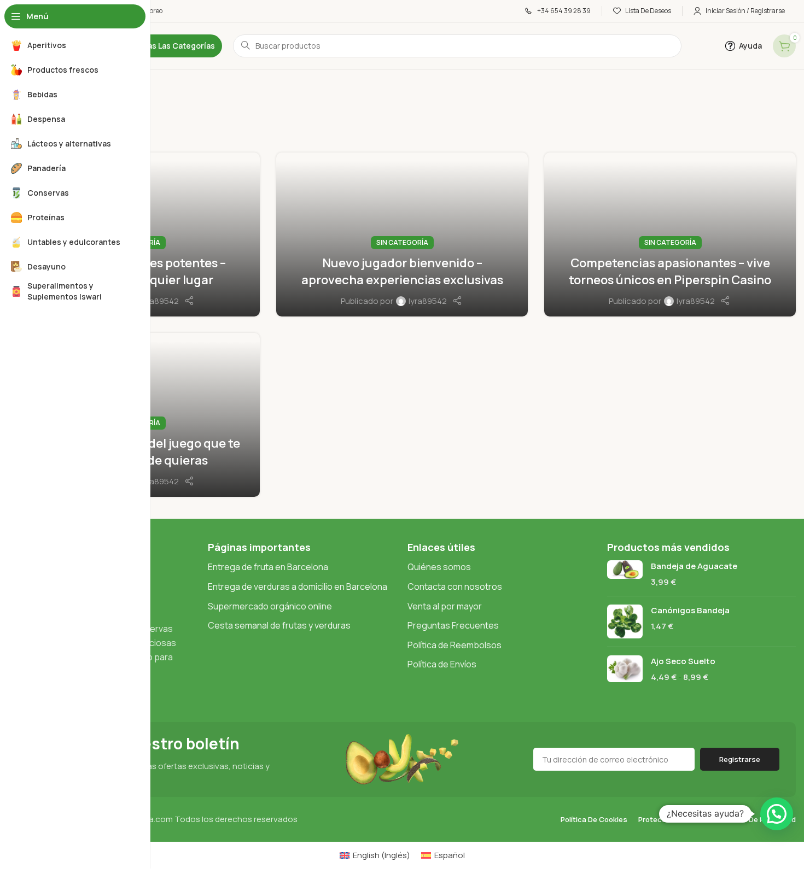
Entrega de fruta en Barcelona (268, 567)
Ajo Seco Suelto (683, 661)
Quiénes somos (439, 567)
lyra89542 (160, 301)
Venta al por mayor (444, 606)
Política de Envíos (441, 664)
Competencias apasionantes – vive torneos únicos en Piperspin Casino (670, 271)
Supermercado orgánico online (270, 606)
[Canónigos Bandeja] (625, 621)
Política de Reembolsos (454, 645)
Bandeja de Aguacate (694, 566)
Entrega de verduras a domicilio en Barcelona (297, 586)
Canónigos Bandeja (690, 610)
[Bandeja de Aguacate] (625, 574)
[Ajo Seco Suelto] (625, 669)
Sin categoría (402, 242)
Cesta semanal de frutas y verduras (279, 625)
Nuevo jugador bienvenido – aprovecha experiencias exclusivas (402, 271)
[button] (776, 813)
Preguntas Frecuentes (453, 625)
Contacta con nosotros (454, 586)
